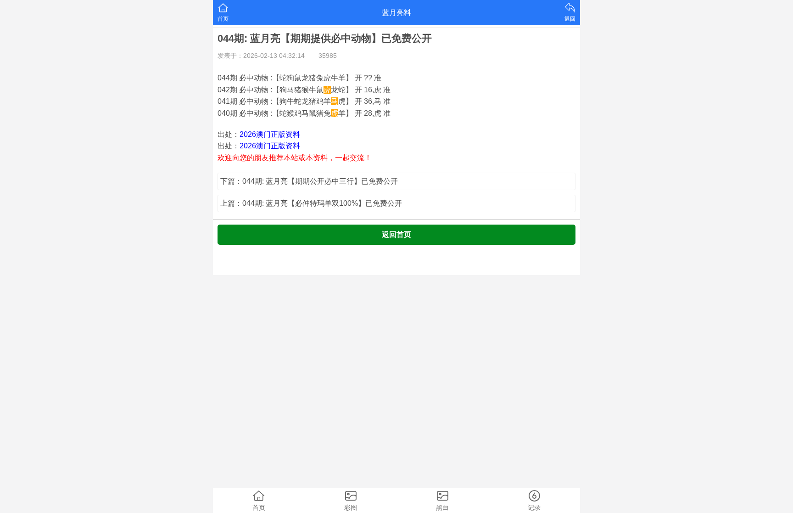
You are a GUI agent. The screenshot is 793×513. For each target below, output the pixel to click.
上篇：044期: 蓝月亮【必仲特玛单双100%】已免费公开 (311, 203)
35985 (327, 55)
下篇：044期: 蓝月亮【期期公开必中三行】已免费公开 (309, 181)
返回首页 (396, 234)
